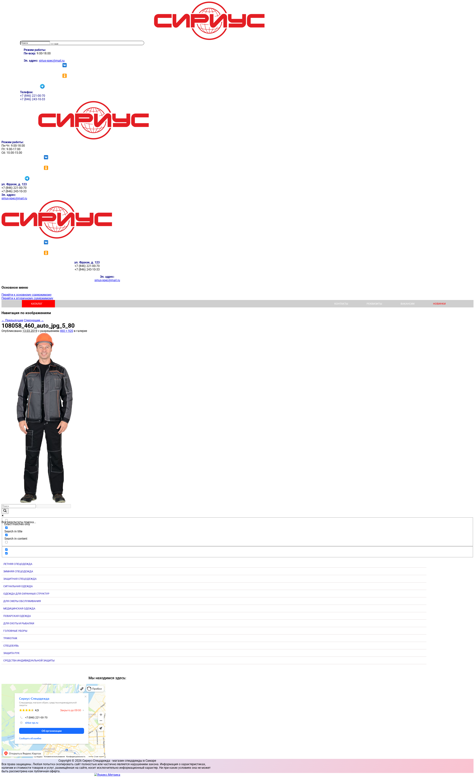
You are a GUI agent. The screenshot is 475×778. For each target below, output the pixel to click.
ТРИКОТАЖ (10, 638)
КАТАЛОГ (36, 303)
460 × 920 (66, 331)
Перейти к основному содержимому (26, 294)
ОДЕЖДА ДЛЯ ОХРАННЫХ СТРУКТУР (26, 593)
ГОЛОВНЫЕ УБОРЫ (15, 630)
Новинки (439, 303)
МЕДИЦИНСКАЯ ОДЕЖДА (19, 608)
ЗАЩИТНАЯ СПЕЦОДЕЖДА (20, 578)
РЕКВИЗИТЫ (374, 303)
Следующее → (34, 320)
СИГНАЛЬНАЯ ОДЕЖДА (18, 586)
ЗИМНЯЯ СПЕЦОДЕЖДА (18, 571)
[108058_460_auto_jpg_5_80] (44, 502)
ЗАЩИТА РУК (11, 653)
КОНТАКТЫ (341, 303)
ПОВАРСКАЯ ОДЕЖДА (17, 615)
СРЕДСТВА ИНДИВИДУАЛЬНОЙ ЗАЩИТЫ (29, 660)
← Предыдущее (12, 320)
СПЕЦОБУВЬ (11, 645)
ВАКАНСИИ (408, 303)
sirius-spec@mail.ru (52, 60)
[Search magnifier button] (5, 511)
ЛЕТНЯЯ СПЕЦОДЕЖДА (17, 563)
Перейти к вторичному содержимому (27, 298)
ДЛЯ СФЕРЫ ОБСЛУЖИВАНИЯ (22, 601)
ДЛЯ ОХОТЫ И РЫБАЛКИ (18, 623)
